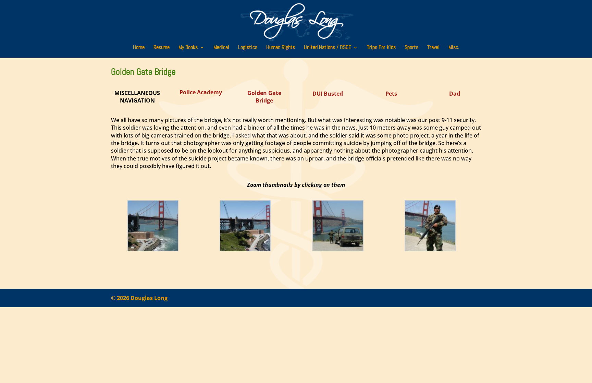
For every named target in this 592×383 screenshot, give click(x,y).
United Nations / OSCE (327, 48)
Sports (411, 48)
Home (139, 48)
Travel (433, 48)
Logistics (247, 48)
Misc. (453, 48)
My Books (188, 48)
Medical (221, 48)
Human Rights (280, 48)
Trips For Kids (381, 48)
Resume (161, 48)
